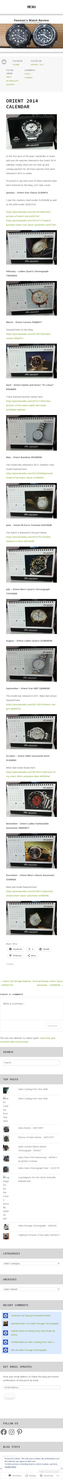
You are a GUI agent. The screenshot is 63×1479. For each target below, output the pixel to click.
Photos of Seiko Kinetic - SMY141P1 (36, 1137)
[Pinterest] (19, 1432)
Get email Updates (17, 1366)
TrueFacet (16, 1315)
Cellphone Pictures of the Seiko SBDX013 (38, 1234)
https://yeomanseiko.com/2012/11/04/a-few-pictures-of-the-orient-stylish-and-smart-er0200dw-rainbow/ (28, 405)
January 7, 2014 (37, 65)
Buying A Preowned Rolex (37, 1315)
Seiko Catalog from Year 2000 (33, 1089)
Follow (9, 1395)
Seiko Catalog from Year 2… (41, 1342)
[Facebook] (3, 1432)
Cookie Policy (10, 1467)
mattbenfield (17, 1342)
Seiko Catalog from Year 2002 (33, 1098)
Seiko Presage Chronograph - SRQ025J (37, 1225)
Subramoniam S (19, 1323)
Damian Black (18, 1330)
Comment (52, 1025)
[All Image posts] (4, 61)
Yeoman (16, 65)
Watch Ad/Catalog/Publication (12, 81)
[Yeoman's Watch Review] (31, 35)
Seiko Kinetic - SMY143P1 (31, 1127)
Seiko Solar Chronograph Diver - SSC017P (38, 1168)
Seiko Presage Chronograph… (45, 1323)
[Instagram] (11, 1432)
